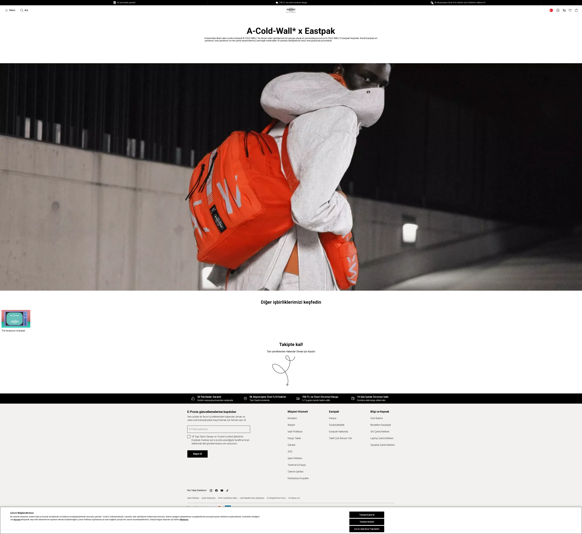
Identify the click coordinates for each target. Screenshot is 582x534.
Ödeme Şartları (295, 471)
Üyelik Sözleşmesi (209, 498)
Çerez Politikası (193, 498)
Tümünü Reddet (367, 522)
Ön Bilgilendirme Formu (276, 498)
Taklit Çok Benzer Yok (340, 438)
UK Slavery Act (294, 498)
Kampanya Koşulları (298, 478)
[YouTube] (221, 490)
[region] (291, 520)
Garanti (291, 444)
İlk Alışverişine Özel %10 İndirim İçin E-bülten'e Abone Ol (459, 3)
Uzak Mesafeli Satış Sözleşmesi (252, 498)
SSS (290, 451)
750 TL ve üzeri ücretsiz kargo (293, 3)
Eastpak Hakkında (338, 431)
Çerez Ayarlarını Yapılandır (366, 529)
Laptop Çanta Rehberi (381, 438)
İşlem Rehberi (295, 458)
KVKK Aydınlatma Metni (227, 498)
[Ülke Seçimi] (551, 10)
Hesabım (292, 418)
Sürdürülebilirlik (337, 424)
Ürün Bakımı (376, 418)
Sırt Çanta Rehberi (379, 431)
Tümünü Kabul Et (367, 515)
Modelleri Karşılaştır (380, 424)
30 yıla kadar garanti (126, 3)
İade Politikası (295, 431)
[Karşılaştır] (564, 10)
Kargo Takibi (294, 438)
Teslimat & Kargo (297, 464)
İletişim (291, 424)
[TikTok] (227, 490)
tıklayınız (184, 519)
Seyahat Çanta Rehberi (382, 444)
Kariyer (332, 418)
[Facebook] (216, 490)
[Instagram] (210, 490)
